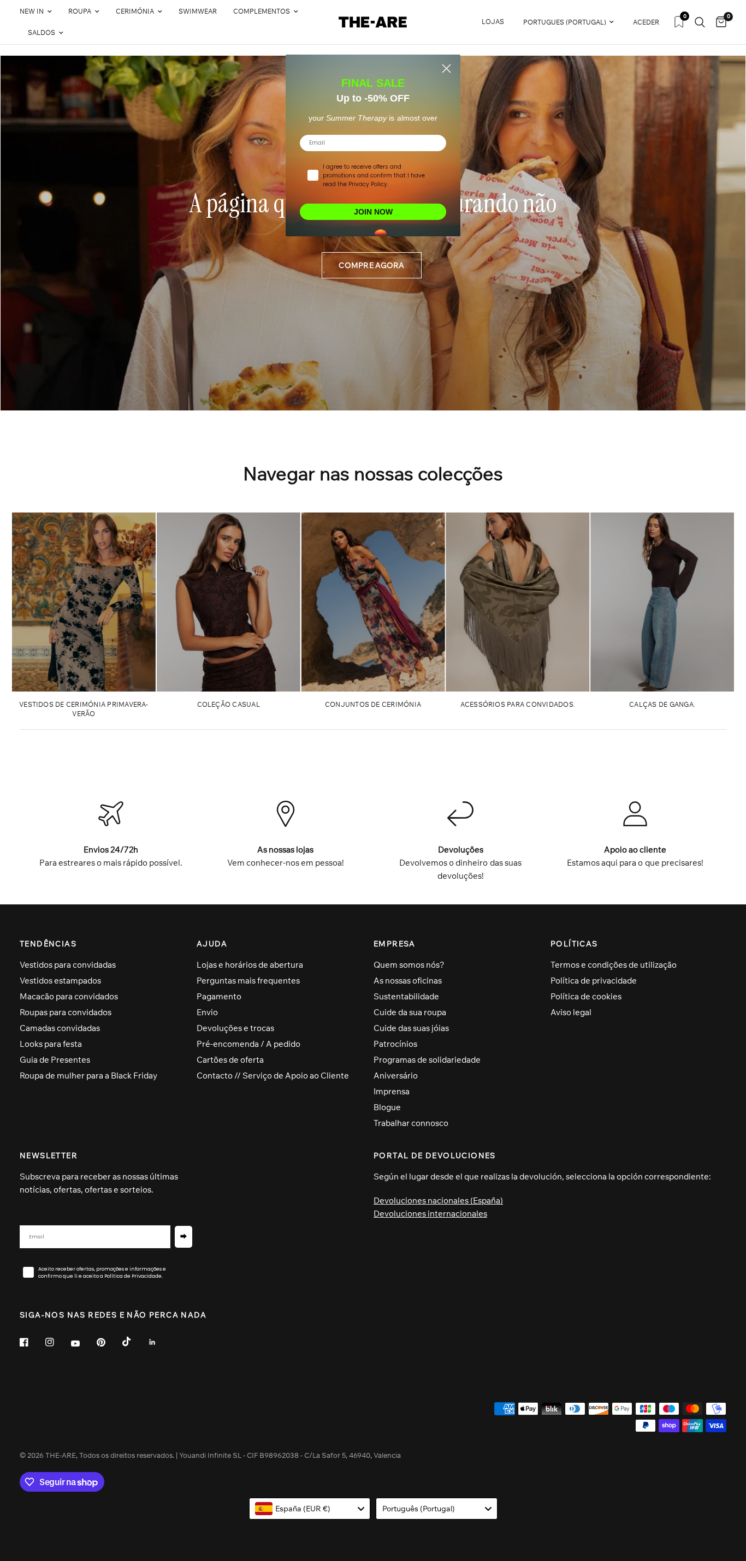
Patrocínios (395, 1044)
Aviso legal (570, 1012)
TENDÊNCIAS (48, 944)
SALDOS (41, 32)
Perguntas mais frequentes (248, 980)
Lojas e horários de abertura (250, 965)
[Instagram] (57, 1342)
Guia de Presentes (55, 1059)
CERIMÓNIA (135, 11)
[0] (718, 22)
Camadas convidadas (60, 1028)
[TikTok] (134, 1342)
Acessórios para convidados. (517, 704)
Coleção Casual (228, 704)
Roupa (79, 11)
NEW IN (32, 11)
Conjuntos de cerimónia (373, 704)
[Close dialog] (446, 68)
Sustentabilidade (406, 996)
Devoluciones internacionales (430, 1213)
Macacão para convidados (69, 996)
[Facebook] (32, 1342)
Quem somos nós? (409, 965)
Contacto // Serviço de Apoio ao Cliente (273, 1075)
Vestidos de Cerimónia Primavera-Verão (84, 709)
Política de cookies (585, 996)
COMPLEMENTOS (261, 11)
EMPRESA (395, 944)
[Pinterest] (109, 1342)
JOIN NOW (373, 211)
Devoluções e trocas (235, 1028)
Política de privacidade (593, 980)
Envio (207, 1012)
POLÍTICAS (574, 944)
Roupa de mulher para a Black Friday (88, 1075)
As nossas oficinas (408, 980)
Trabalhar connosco (411, 1123)
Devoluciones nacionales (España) (438, 1200)
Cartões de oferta (230, 1059)
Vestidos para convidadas (68, 965)
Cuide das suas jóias (411, 1028)
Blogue (387, 1107)
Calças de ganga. (662, 704)
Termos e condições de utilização (613, 965)
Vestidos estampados (60, 980)
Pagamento (219, 996)
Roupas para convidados (65, 1012)
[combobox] (310, 1509)
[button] (371, 265)
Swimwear (198, 11)
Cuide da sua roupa (410, 1012)
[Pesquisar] (700, 22)
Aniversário (396, 1075)
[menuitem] (40, 11)
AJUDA (212, 944)
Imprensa (392, 1091)
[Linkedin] (160, 1342)
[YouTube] (83, 1344)
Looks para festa (51, 1044)
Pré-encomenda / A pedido (248, 1044)
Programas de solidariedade (427, 1059)
